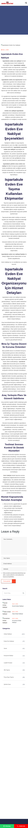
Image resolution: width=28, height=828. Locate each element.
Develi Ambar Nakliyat (17, 606)
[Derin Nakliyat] (7, 3)
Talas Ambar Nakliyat (17, 613)
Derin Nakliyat (7, 475)
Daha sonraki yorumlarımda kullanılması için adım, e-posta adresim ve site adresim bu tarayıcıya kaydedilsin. (14, 574)
